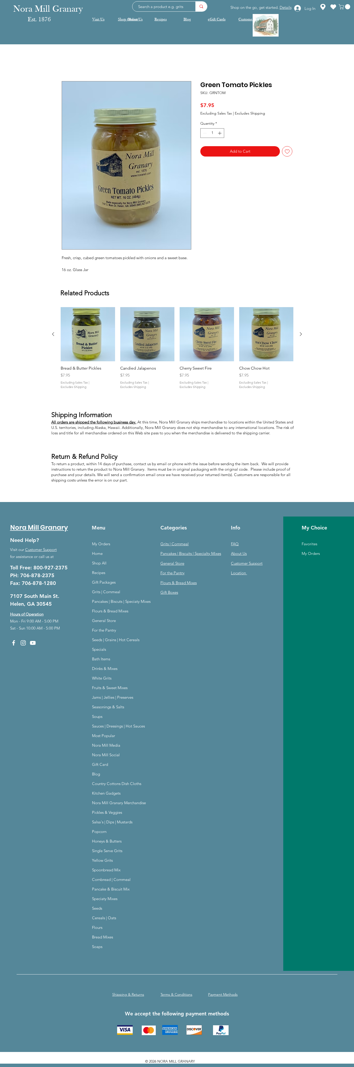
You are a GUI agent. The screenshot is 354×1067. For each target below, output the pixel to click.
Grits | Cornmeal (106, 592)
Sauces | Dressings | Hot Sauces (118, 726)
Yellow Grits (102, 861)
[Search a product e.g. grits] (201, 6)
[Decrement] (204, 133)
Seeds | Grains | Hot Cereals (115, 640)
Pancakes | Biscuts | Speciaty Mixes (121, 602)
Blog (96, 774)
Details (286, 7)
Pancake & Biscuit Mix (111, 889)
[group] (177, 352)
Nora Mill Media (106, 746)
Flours (97, 928)
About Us (239, 554)
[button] (345, 6)
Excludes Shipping (250, 114)
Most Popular (103, 736)
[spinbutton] (212, 133)
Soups (97, 717)
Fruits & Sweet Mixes (110, 688)
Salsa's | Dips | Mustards (112, 822)
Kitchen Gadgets (106, 794)
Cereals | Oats (104, 918)
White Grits (101, 678)
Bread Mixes (102, 937)
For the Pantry (104, 630)
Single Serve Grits (107, 851)
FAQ (235, 544)
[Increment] (220, 133)
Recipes (98, 573)
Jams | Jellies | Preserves (112, 698)
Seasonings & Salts (108, 707)
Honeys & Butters (107, 841)
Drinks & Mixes (104, 669)
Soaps (97, 947)
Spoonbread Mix (106, 870)
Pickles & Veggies (107, 813)
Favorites (309, 544)
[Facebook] (13, 643)
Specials (99, 650)
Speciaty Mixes (104, 899)
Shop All (99, 563)
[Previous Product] (53, 335)
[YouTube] (32, 643)
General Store (104, 621)
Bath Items (101, 659)
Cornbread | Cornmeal (111, 880)
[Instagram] (23, 643)
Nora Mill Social (106, 755)
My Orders (101, 544)
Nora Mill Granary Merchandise (119, 803)
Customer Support (41, 550)
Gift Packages (104, 583)
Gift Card (100, 765)
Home (67, 63)
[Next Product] (301, 335)
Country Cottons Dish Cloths (116, 784)
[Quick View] (88, 335)
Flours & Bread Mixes (110, 611)
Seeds (97, 909)
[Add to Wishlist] (287, 152)
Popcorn (99, 832)
